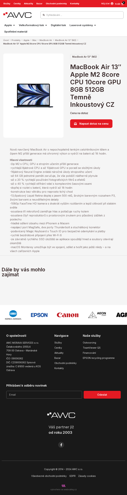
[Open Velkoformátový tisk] (46, 25)
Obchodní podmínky (56, 3)
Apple (26, 40)
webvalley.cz (70, 489)
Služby (6, 3)
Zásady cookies (87, 476)
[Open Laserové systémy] (95, 25)
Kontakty (74, 3)
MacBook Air (46, 40)
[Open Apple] (14, 25)
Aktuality (28, 3)
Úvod (6, 40)
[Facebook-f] (61, 445)
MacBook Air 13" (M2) (65, 40)
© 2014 (59, 469)
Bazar (39, 3)
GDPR (72, 476)
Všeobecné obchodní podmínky (49, 476)
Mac (34, 40)
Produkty (16, 40)
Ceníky (17, 3)
